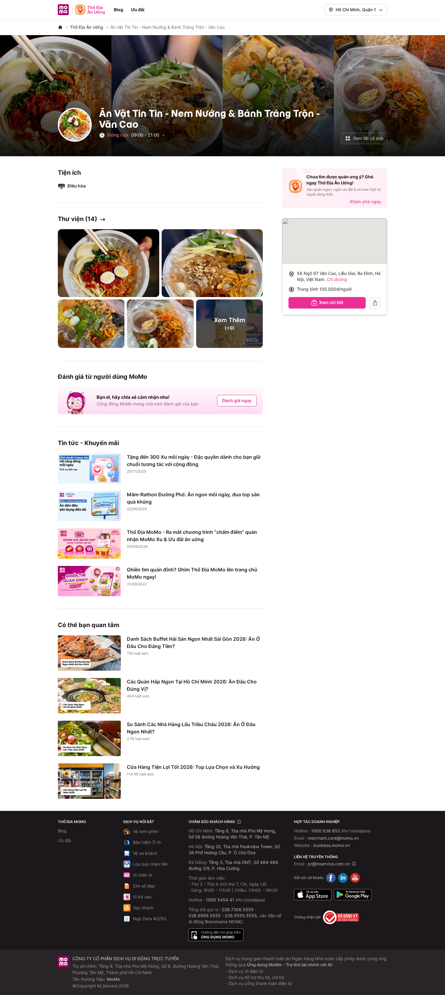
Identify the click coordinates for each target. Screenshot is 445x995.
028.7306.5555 (238, 909)
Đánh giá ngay (237, 400)
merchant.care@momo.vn (333, 838)
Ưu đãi (137, 9)
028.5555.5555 (241, 915)
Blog (118, 9)
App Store (312, 895)
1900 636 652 (341, 830)
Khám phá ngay (365, 201)
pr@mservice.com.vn (329, 863)
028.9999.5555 (205, 915)
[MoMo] (60, 27)
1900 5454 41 (220, 899)
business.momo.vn (331, 845)
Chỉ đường (337, 279)
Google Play (352, 895)
